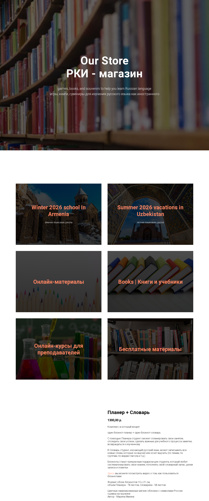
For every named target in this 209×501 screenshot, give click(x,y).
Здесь (111, 473)
